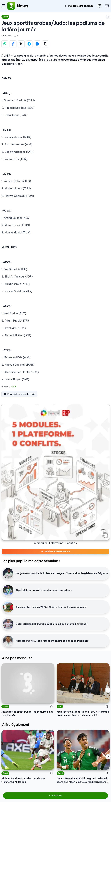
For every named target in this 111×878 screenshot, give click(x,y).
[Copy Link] (45, 43)
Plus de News (55, 795)
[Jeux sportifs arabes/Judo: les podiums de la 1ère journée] (27, 683)
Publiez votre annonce (57, 551)
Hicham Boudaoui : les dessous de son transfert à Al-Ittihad (23, 780)
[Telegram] (29, 43)
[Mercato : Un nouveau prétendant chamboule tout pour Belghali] (8, 641)
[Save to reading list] (108, 17)
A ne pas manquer (17, 658)
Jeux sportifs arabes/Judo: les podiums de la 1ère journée (27, 713)
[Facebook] (13, 43)
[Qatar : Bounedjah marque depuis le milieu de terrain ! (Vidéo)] (8, 624)
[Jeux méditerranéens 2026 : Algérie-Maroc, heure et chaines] (8, 607)
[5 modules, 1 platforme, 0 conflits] (55, 472)
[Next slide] (108, 690)
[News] (11, 6)
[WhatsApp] (4, 43)
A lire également (15, 724)
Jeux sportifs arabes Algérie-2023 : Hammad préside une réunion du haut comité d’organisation (83, 713)
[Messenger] (37, 43)
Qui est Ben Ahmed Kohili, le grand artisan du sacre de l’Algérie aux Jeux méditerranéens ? (82, 780)
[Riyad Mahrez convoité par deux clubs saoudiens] (8, 590)
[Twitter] (21, 43)
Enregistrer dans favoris (21, 394)
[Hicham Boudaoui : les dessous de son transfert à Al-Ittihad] (27, 750)
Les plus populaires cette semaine (29, 561)
